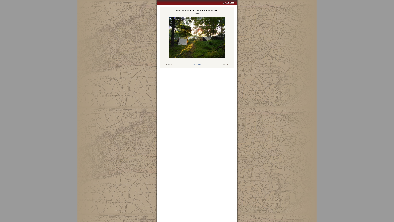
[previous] (175, 65)
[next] (218, 65)
